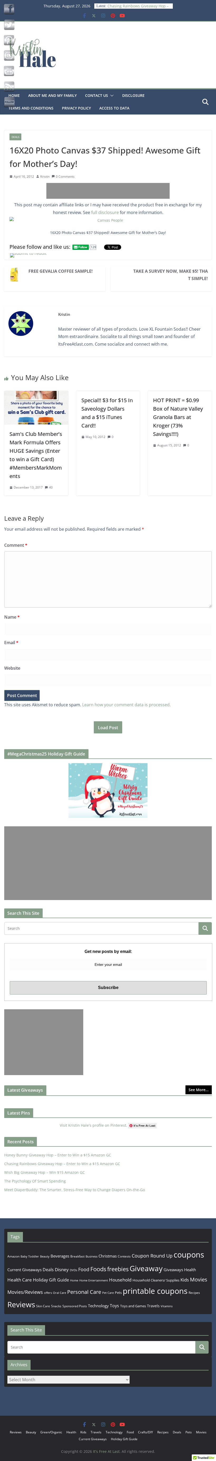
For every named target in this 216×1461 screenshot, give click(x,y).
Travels (153, 1305)
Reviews (21, 1304)
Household (120, 1279)
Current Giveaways (24, 1269)
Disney (62, 1269)
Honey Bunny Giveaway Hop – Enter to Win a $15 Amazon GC (57, 1154)
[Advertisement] (108, 191)
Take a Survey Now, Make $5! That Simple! (170, 274)
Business (91, 1256)
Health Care (19, 1280)
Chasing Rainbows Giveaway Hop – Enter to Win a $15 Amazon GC (138, 8)
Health (190, 1269)
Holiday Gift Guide (51, 1280)
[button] (111, 95)
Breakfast (77, 1256)
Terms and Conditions (30, 108)
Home (74, 1280)
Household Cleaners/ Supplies (155, 1280)
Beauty (45, 1256)
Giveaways (173, 1269)
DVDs (73, 1270)
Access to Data (114, 108)
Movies (198, 1279)
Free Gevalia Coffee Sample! (60, 271)
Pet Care (108, 1293)
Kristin (45, 176)
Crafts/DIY (145, 1432)
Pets (118, 1292)
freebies (118, 1269)
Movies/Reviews (25, 1292)
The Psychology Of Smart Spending (35, 1181)
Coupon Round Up (152, 1256)
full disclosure (105, 212)
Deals (15, 137)
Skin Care (43, 1306)
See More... (199, 1089)
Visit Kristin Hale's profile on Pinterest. (93, 1125)
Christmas (108, 1256)
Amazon (13, 1256)
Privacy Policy (76, 108)
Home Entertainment (93, 1280)
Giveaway (146, 1268)
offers (48, 1293)
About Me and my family (52, 95)
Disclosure (133, 95)
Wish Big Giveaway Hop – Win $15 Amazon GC (44, 1172)
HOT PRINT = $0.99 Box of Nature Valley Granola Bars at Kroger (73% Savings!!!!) (178, 417)
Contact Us (96, 95)
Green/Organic (51, 1432)
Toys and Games (133, 1306)
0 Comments (65, 176)
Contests (124, 1256)
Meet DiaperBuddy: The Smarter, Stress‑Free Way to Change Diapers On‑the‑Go (74, 1189)
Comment (15, 545)
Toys (114, 1306)
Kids (184, 1280)
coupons (189, 1254)
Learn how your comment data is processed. (126, 705)
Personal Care (84, 1291)
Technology (98, 1305)
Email (11, 642)
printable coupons (155, 1291)
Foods (98, 1269)
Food (83, 1269)
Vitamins (167, 1306)
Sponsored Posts (74, 1306)
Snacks (56, 1306)
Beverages (60, 1256)
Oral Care (59, 1293)
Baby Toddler (30, 1256)
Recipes (194, 1292)
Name (12, 617)
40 (51, 487)
